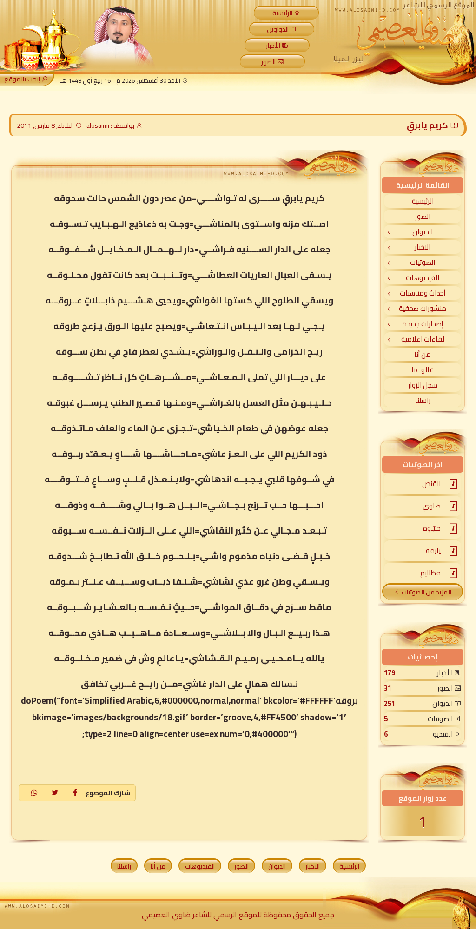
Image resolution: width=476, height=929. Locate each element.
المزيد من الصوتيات (426, 592)
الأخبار (273, 46)
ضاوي (432, 506)
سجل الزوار (422, 385)
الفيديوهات (422, 277)
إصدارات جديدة (423, 323)
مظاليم (430, 573)
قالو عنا (422, 369)
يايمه (433, 550)
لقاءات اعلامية (422, 339)
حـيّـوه (432, 528)
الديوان (422, 231)
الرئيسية (282, 13)
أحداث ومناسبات (422, 293)
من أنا (422, 354)
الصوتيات (422, 262)
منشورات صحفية (422, 308)
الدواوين (278, 29)
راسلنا (422, 400)
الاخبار (422, 247)
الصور (268, 62)
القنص (431, 483)
